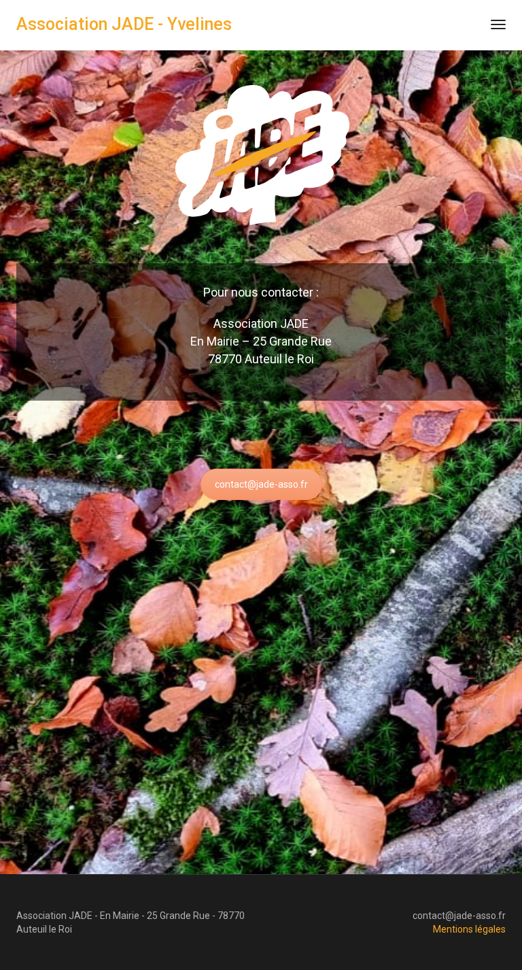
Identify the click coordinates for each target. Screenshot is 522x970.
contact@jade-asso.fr (261, 484)
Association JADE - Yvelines (124, 24)
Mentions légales (469, 929)
